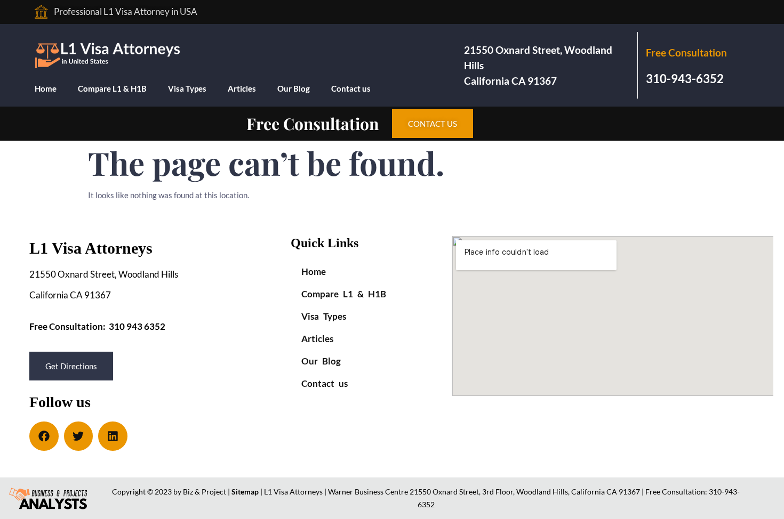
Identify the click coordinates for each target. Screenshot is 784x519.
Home (46, 88)
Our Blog (293, 88)
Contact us (351, 88)
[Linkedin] (112, 436)
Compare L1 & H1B (112, 88)
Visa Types (187, 88)
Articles (242, 88)
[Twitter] (78, 436)
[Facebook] (44, 436)
